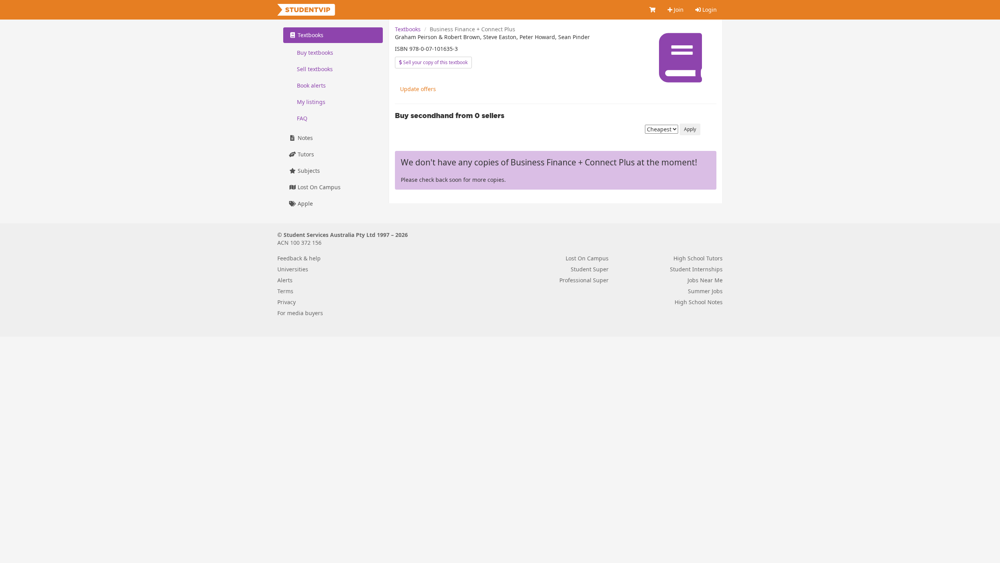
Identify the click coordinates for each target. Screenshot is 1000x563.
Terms (285, 291)
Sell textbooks (315, 69)
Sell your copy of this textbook (435, 62)
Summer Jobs (705, 291)
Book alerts (311, 85)
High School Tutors (698, 258)
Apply (690, 129)
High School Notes (699, 302)
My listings (311, 102)
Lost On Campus (318, 187)
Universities (292, 269)
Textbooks (408, 29)
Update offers (418, 89)
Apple (304, 203)
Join (678, 9)
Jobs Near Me (705, 280)
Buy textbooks (315, 52)
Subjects (308, 170)
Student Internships (696, 269)
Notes (304, 138)
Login (709, 9)
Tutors (305, 154)
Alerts (285, 280)
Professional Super (584, 280)
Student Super (590, 269)
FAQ (302, 118)
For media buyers (300, 313)
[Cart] (652, 10)
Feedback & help (299, 258)
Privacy (286, 302)
